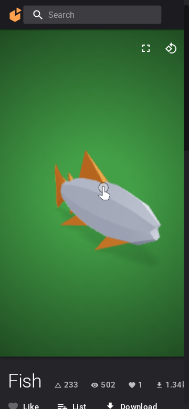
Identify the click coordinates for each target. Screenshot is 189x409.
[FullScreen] (146, 48)
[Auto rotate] (171, 48)
